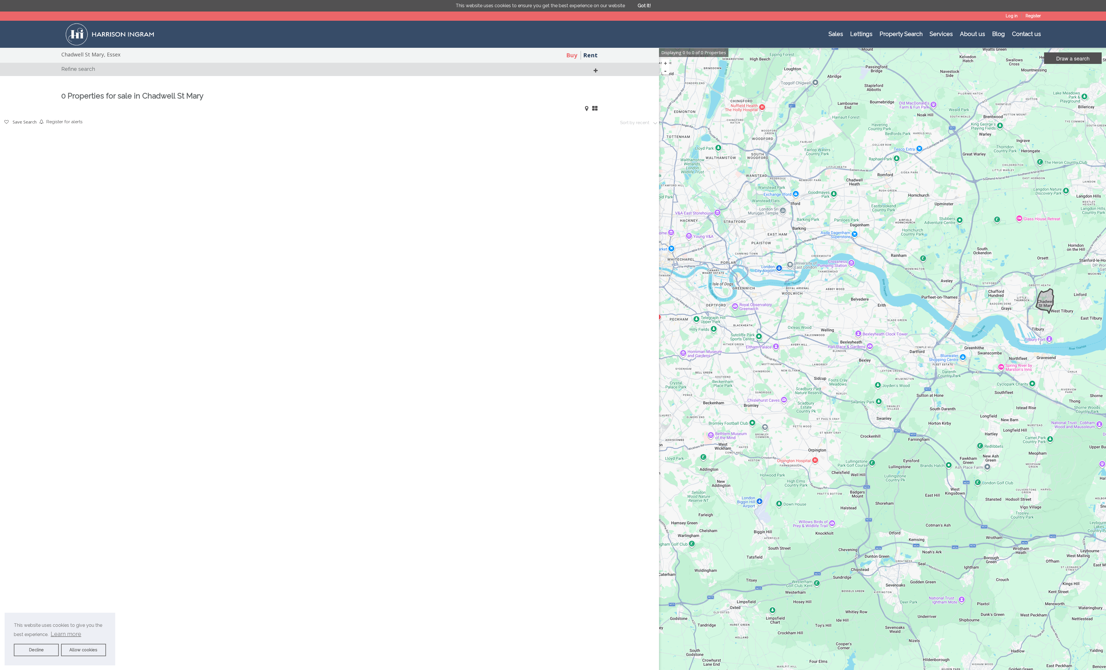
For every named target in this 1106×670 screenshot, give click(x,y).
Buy (571, 55)
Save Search (24, 122)
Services (941, 34)
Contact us (1026, 34)
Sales (836, 34)
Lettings (861, 34)
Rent (590, 55)
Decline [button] (36, 649)
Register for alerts (64, 121)
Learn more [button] (66, 634)
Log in (1012, 16)
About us (972, 34)
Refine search (78, 69)
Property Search (901, 34)
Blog (998, 34)
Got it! (644, 5)
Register (1033, 16)
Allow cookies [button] (83, 649)
